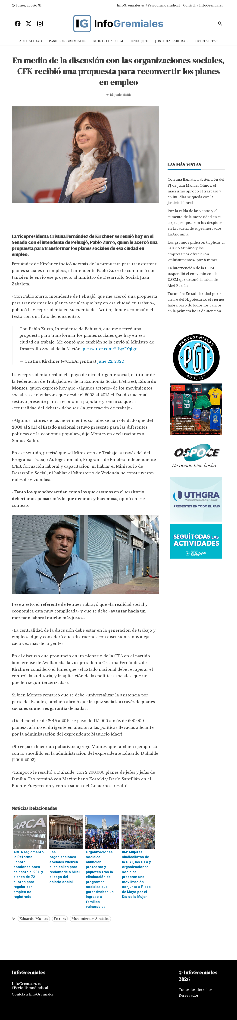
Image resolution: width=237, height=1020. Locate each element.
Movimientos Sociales (90, 919)
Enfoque (139, 41)
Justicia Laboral (171, 41)
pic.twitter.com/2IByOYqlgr (110, 348)
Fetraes (60, 919)
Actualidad (30, 41)
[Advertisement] (85, 219)
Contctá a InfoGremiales (203, 5)
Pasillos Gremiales (67, 41)
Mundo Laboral (108, 41)
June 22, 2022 (110, 361)
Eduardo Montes (33, 919)
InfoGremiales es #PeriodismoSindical (148, 5)
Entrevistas (206, 41)
